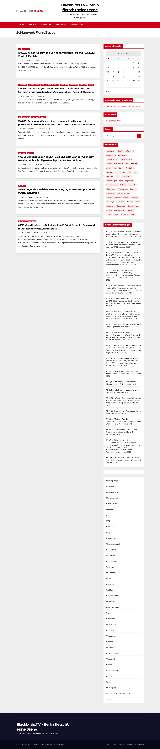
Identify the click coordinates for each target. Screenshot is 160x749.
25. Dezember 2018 (27, 96)
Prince (137, 202)
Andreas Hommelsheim (114, 164)
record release (133, 206)
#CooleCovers (112, 504)
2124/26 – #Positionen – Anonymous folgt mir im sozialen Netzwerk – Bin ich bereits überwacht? (123, 244)
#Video (91, 84)
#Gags (108, 532)
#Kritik (108, 578)
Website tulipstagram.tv (130, 106)
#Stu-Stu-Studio (112, 653)
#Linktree (61, 25)
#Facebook (130, 151)
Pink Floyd (110, 202)
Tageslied (130, 210)
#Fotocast (22, 221)
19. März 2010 (25, 233)
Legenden (129, 181)
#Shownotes (111, 647)
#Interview (110, 567)
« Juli (108, 92)
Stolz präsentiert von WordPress (27, 744)
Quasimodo (121, 206)
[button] (143, 25)
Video (108, 214)
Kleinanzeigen (111, 181)
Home (21, 25)
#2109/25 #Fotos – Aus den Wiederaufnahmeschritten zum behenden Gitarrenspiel (123, 421)
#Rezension (111, 642)
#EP (20, 49)
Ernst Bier (109, 172)
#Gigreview (110, 555)
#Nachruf (26, 49)
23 (139, 76)
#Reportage (111, 636)
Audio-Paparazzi (131, 164)
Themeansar (60, 744)
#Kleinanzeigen (112, 573)
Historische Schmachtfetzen (118, 693)
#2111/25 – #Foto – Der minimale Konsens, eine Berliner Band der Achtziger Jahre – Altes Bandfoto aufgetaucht (123, 400)
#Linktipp (31, 153)
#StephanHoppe (112, 159)
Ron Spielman (119, 210)
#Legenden (22, 153)
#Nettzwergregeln (113, 607)
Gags (129, 172)
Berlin (121, 168)
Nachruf (133, 189)
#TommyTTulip (126, 159)
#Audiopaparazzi (34, 84)
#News (109, 613)
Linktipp (123, 185)
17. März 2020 (25, 60)
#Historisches (111, 561)
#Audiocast (23, 84)
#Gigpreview (32, 221)
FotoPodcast (120, 172)
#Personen (64, 84)
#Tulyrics (110, 676)
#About (32, 25)
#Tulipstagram (112, 670)
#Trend (109, 665)
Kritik (121, 181)
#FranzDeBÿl (111, 155)
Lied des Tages (112, 185)
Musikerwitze (123, 189)
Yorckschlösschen (127, 214)
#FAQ (108, 521)
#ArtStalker (110, 151)
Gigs (135, 172)
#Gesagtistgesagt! (52, 84)
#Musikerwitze (112, 596)
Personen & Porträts (113, 197)
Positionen (120, 202)
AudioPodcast (111, 168)
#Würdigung (111, 688)
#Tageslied (83, 84)
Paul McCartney (123, 193)
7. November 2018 (27, 129)
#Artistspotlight (112, 481)
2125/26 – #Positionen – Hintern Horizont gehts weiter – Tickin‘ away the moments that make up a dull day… (123, 234)
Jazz (117, 176)
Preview (130, 202)
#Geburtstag (111, 538)
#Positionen (74, 84)
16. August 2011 (26, 197)
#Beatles (120, 151)
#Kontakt (46, 25)
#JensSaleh (122, 155)
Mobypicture (111, 189)
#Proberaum (111, 630)
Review (109, 210)
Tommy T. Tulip (40, 60)
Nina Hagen (110, 193)
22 (134, 76)
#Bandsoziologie (113, 498)
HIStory (109, 699)
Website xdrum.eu (113, 106)
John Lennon (126, 176)
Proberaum (110, 206)
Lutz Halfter (133, 185)
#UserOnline (76, 25)
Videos (116, 214)
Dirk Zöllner (130, 168)
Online (114, 121)
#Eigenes (109, 509)
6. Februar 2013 (26, 164)
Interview (109, 176)
